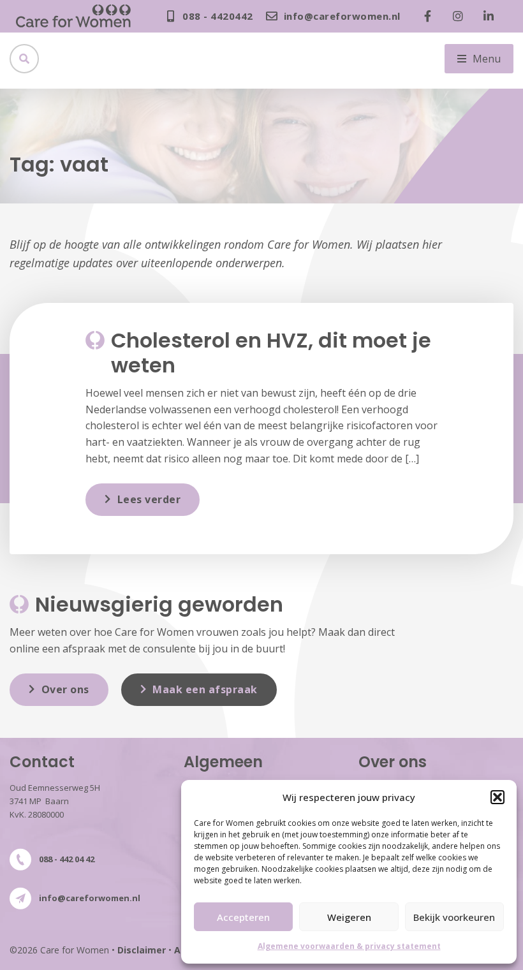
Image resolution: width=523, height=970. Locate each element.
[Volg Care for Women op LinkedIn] (491, 16)
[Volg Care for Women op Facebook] (430, 16)
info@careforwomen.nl (89, 898)
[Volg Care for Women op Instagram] (461, 16)
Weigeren (349, 917)
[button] (497, 797)
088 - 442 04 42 (66, 859)
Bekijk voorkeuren (454, 917)
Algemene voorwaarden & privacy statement (349, 946)
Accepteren (243, 917)
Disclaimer (141, 950)
